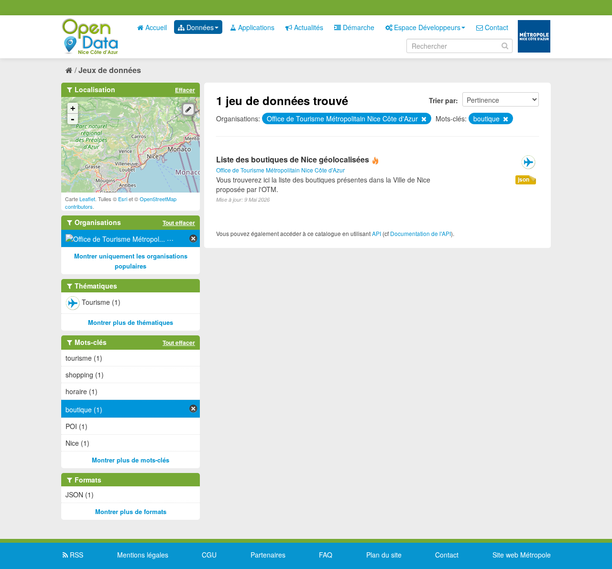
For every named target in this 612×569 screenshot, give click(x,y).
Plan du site (384, 554)
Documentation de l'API (420, 233)
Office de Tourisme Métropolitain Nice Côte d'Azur (280, 170)
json (523, 179)
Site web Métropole (521, 554)
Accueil (155, 27)
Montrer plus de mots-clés (130, 459)
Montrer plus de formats (130, 511)
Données (199, 27)
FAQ (325, 554)
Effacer (185, 90)
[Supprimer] (423, 119)
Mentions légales (142, 554)
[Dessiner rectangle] (188, 109)
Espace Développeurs (426, 27)
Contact (495, 27)
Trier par (442, 100)
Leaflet (87, 199)
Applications (255, 27)
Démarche (357, 27)
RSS (75, 554)
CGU (209, 554)
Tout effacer (179, 222)
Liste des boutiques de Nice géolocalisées (292, 159)
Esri (122, 199)
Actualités (307, 27)
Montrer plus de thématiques (130, 322)
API (376, 233)
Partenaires (268, 554)
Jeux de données (109, 69)
